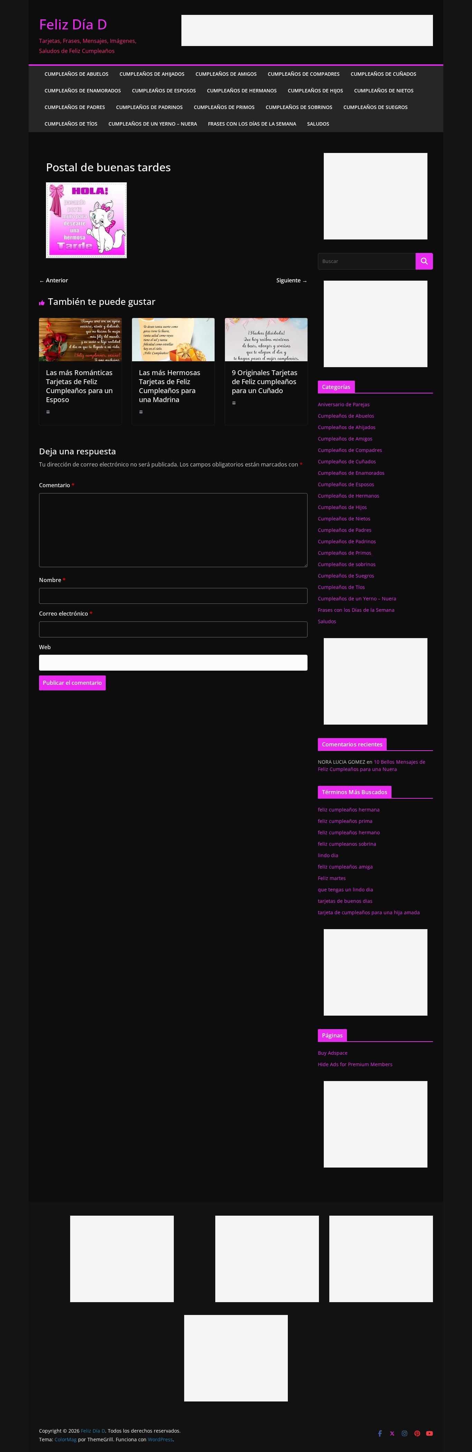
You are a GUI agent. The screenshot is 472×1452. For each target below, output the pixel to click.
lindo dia (328, 855)
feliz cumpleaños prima (345, 821)
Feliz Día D (73, 24)
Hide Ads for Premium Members (355, 1064)
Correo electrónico (66, 613)
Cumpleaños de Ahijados (152, 74)
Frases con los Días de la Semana (252, 123)
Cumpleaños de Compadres (304, 74)
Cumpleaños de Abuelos (76, 74)
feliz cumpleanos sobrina (347, 844)
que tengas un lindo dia (345, 889)
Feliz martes (332, 878)
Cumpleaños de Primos (224, 107)
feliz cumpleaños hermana (349, 809)
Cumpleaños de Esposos (164, 90)
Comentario (57, 485)
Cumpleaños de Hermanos (242, 90)
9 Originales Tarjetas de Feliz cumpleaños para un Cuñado (265, 381)
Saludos (318, 123)
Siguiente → (292, 280)
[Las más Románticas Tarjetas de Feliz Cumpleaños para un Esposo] (80, 323)
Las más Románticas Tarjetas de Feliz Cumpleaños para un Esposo (79, 386)
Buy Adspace (333, 1053)
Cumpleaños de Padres (75, 107)
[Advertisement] (307, 30)
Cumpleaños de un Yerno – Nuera (152, 123)
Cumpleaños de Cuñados (383, 74)
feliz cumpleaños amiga (345, 866)
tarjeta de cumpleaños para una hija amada (369, 912)
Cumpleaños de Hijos (315, 90)
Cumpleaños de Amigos (226, 74)
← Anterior (53, 280)
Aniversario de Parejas (344, 404)
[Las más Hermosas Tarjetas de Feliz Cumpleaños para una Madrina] (173, 323)
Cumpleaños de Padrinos (149, 107)
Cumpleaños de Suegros (375, 107)
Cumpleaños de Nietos (384, 90)
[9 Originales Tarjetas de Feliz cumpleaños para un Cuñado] (266, 323)
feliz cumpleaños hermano (349, 832)
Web (45, 647)
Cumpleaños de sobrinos (299, 107)
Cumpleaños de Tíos (71, 123)
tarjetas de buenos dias (345, 901)
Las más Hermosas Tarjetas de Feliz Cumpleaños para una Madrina (169, 386)
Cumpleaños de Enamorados (83, 90)
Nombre (52, 580)
